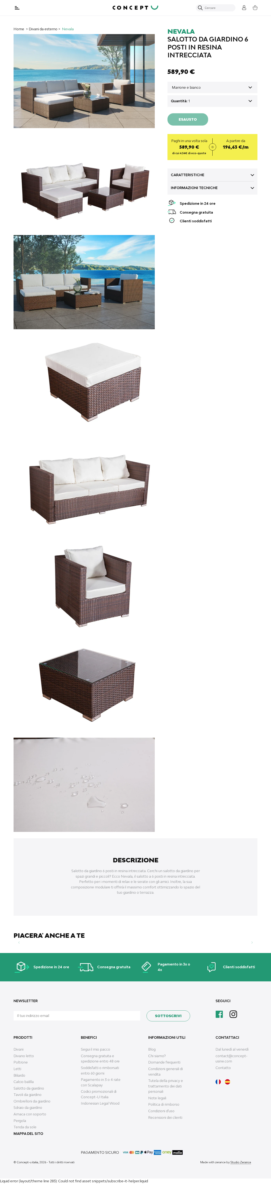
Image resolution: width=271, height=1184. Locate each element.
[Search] (200, 8)
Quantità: (179, 101)
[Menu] (18, 7)
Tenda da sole (25, 1127)
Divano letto (24, 1056)
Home (19, 29)
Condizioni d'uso (161, 1111)
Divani (19, 1049)
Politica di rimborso (163, 1104)
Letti (17, 1069)
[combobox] (218, 8)
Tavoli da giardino (27, 1095)
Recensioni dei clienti (165, 1117)
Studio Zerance (240, 1162)
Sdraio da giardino (28, 1107)
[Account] (240, 7)
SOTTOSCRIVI (168, 1016)
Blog (152, 1049)
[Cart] (251, 7)
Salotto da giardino (29, 1088)
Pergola (20, 1121)
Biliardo (19, 1075)
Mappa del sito (28, 1133)
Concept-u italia (27, 1162)
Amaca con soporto (30, 1114)
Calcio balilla (24, 1082)
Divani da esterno (43, 29)
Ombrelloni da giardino (32, 1101)
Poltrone (21, 1062)
